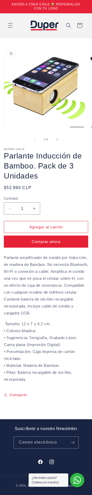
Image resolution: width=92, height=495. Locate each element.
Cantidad (11, 198)
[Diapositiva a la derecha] (57, 139)
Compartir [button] (18, 395)
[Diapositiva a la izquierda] (34, 139)
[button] (10, 25)
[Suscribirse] (72, 442)
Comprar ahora (46, 241)
